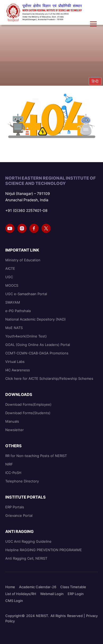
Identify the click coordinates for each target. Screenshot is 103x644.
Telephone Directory (22, 481)
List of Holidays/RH (20, 594)
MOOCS (11, 285)
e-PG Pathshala (18, 311)
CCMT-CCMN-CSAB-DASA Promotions (36, 353)
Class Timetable (73, 587)
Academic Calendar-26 (37, 587)
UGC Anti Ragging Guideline (28, 541)
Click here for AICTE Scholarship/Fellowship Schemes (49, 378)
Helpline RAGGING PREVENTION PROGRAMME (43, 550)
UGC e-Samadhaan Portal (26, 294)
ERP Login (76, 594)
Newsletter (14, 430)
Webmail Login (52, 594)
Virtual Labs (15, 361)
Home (10, 587)
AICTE (10, 268)
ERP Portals (14, 507)
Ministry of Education (22, 260)
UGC (9, 277)
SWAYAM (12, 302)
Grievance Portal (18, 515)
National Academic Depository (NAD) (35, 319)
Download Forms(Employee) (28, 404)
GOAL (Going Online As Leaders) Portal (37, 344)
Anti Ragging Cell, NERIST (26, 558)
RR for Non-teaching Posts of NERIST (36, 456)
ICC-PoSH (13, 473)
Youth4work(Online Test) (26, 336)
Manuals (12, 421)
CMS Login (14, 601)
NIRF (9, 464)
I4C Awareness (17, 370)
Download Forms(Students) (27, 413)
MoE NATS (14, 328)
